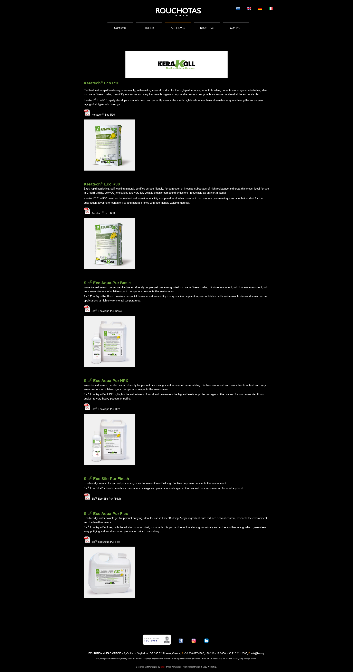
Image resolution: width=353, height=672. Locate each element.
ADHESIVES (178, 28)
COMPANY (120, 28)
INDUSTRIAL (207, 28)
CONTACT (236, 28)
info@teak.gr (258, 653)
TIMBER (149, 28)
